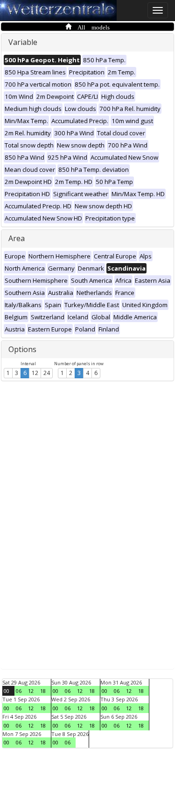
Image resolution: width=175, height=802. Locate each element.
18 (43, 690)
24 (46, 373)
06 (18, 690)
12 (35, 373)
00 (6, 690)
